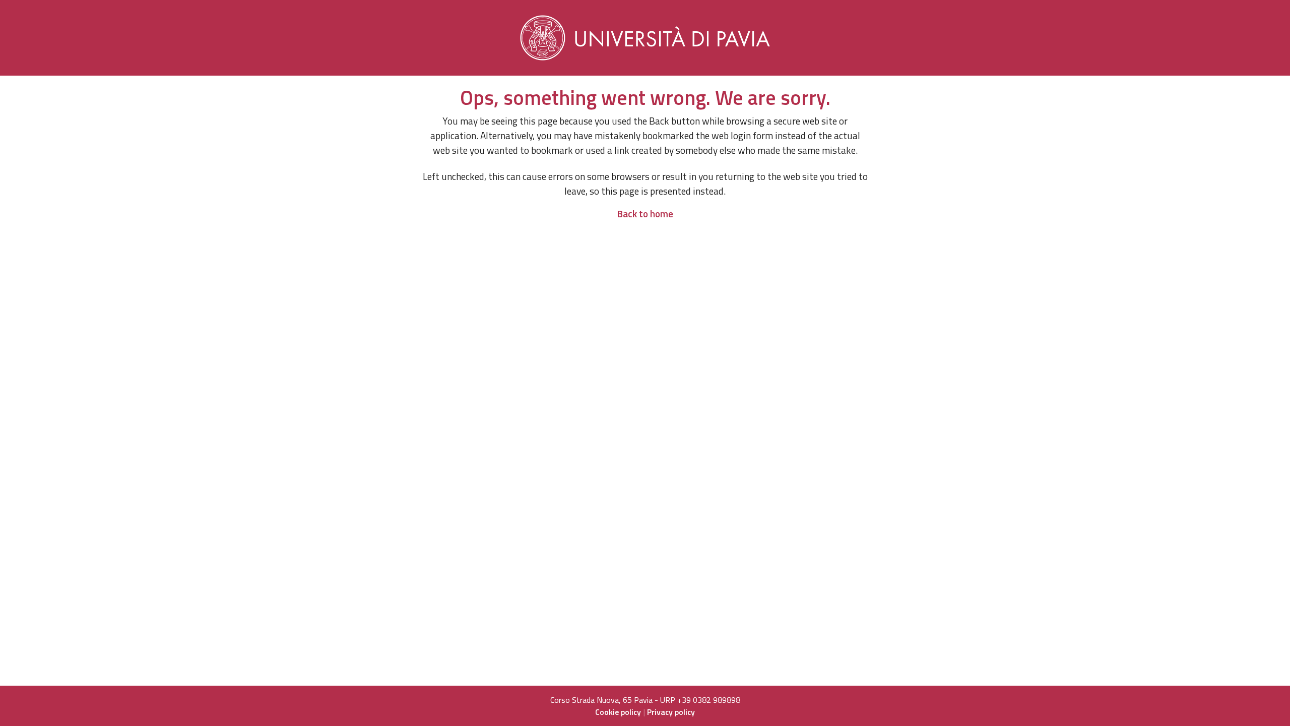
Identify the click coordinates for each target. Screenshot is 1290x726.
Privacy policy (671, 712)
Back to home (645, 213)
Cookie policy (618, 712)
